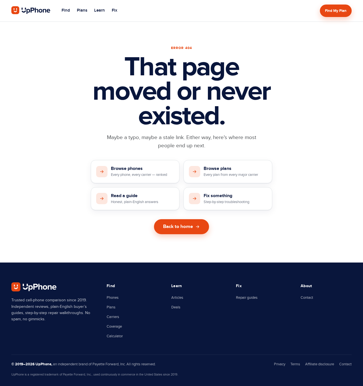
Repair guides (247, 297)
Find (66, 10)
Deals (175, 307)
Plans (82, 10)
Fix (114, 10)
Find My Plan (336, 10)
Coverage (114, 326)
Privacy (279, 364)
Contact (307, 297)
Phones (113, 297)
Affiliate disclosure (319, 364)
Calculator (115, 336)
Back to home (178, 226)
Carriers (113, 317)
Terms (295, 364)
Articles (177, 297)
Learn (99, 10)
